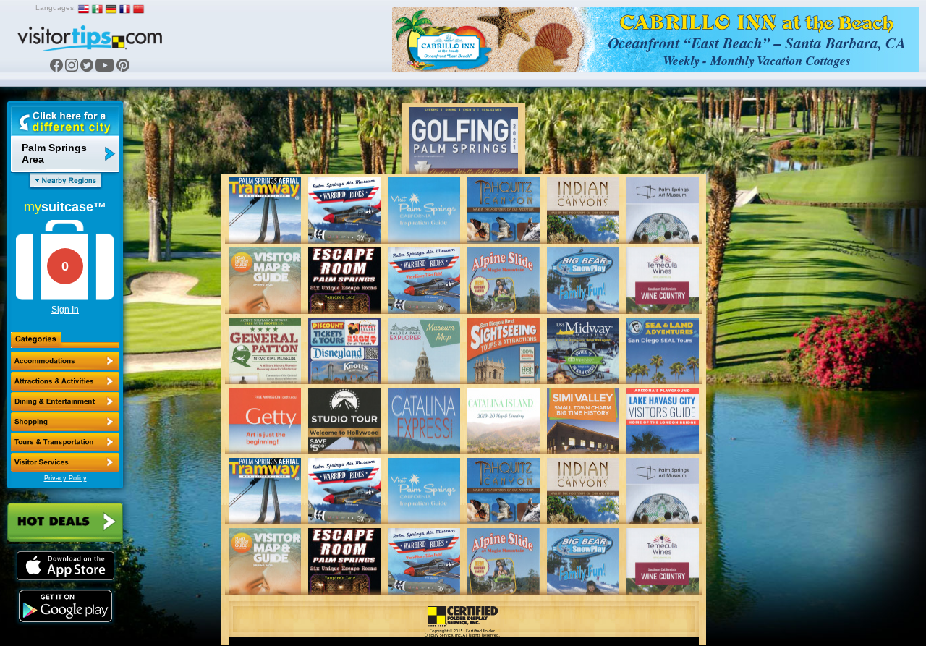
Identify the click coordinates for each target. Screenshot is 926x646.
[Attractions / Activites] (65, 381)
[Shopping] (65, 421)
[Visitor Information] (65, 462)
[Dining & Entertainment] (65, 401)
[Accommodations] (65, 361)
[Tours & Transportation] (65, 442)
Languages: (55, 8)
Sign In (65, 310)
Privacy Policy (65, 478)
